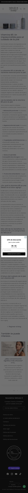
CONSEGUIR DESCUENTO (14, 253)
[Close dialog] (25, 237)
